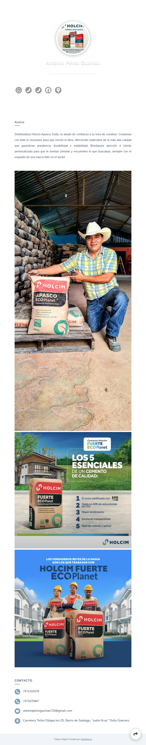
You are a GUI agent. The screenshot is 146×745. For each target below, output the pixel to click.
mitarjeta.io (86, 739)
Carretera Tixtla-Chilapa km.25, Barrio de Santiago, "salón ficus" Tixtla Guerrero (76, 720)
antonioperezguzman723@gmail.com (47, 710)
